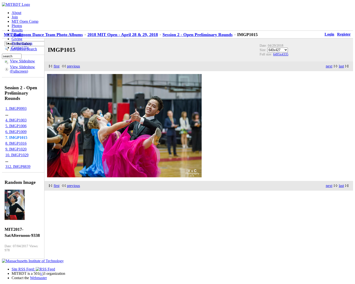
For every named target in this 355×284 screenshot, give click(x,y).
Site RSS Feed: (24, 269)
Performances (22, 43)
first (56, 66)
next (329, 66)
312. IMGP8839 (17, 166)
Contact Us (20, 47)
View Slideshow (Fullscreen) (22, 69)
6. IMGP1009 (16, 132)
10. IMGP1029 (16, 155)
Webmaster (38, 278)
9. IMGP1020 (16, 149)
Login (329, 34)
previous (73, 66)
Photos (17, 26)
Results (17, 30)
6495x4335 (280, 54)
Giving (17, 39)
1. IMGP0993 (16, 108)
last (341, 66)
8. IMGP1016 (16, 143)
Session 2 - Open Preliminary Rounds (198, 34)
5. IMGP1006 (16, 126)
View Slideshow (22, 61)
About (16, 13)
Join (15, 17)
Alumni (17, 34)
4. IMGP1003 (16, 120)
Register (344, 34)
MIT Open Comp (25, 21)
